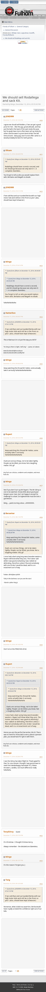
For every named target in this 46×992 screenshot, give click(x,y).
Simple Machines (28, 987)
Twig (8, 880)
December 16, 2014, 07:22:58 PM (13, 485)
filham (9, 150)
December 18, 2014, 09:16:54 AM (13, 883)
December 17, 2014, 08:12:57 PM (13, 860)
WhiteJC (14, 33)
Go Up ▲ (31, 985)
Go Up (4, 971)
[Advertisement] (23, 69)
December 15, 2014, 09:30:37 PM (13, 316)
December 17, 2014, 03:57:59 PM (13, 835)
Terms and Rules (22, 985)
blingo (9, 261)
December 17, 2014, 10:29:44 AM (13, 667)
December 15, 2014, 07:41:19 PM (13, 191)
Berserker (10, 513)
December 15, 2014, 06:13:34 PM (13, 120)
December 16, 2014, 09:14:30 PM (13, 644)
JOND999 (10, 116)
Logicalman (25, 33)
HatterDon (11, 313)
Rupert (9, 434)
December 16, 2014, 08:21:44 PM (13, 517)
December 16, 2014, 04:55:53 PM (13, 438)
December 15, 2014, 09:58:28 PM (13, 363)
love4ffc (31, 33)
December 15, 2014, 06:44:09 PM (13, 154)
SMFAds (18, 989)
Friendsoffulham (8, 35)
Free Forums (26, 989)
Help (13, 985)
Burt (18, 33)
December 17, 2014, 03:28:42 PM (13, 756)
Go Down (5, 110)
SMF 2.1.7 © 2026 (18, 987)
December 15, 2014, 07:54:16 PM (13, 265)
